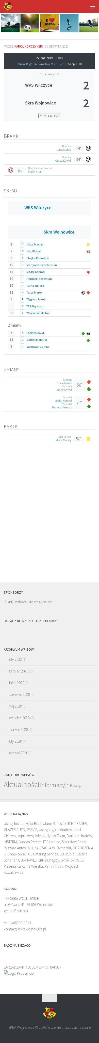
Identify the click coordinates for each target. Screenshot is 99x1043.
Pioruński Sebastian (39, 279)
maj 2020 (15, 706)
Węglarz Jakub (35, 299)
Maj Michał (35, 171)
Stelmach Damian (38, 346)
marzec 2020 (18, 729)
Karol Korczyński (28, 46)
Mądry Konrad (35, 272)
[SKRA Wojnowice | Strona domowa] (9, 6)
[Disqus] (49, 515)
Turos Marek (63, 149)
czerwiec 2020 (19, 694)
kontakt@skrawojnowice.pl (25, 929)
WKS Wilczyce (38, 85)
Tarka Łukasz (35, 285)
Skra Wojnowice (40, 103)
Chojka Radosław (37, 258)
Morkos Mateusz (36, 340)
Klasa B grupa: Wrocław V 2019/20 (41, 64)
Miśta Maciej (34, 244)
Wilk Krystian (34, 306)
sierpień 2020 (18, 671)
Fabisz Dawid (63, 160)
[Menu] (92, 6)
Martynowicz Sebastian (41, 265)
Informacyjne (56, 785)
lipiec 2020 (16, 682)
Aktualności (21, 784)
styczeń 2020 (18, 752)
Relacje (77, 786)
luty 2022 (15, 659)
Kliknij (8, 602)
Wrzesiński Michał (38, 313)
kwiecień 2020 (18, 717)
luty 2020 (15, 741)
